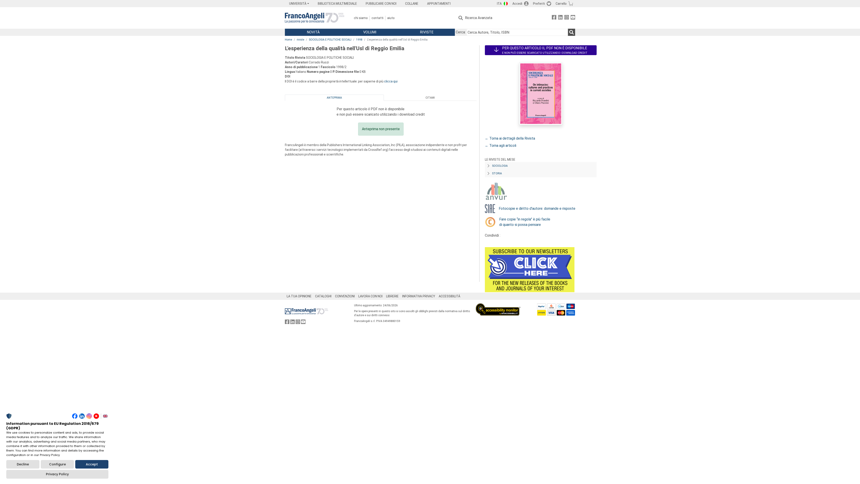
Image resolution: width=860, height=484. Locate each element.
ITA (499, 3)
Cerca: (461, 32)
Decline (23, 464)
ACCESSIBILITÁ (449, 296)
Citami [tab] (430, 97)
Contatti (377, 18)
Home (288, 39)
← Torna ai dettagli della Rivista (510, 138)
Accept (92, 464)
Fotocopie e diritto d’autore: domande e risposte (537, 208)
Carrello (561, 3)
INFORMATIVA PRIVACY (418, 296)
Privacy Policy (57, 474)
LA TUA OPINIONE (299, 296)
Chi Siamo (361, 18)
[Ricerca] (571, 32)
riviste (300, 39)
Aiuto (391, 18)
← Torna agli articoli (500, 145)
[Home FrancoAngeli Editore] (314, 18)
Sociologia (500, 165)
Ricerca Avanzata (478, 18)
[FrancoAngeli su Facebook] (554, 18)
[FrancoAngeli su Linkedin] (560, 18)
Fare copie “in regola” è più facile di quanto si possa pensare (524, 222)
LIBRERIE (392, 296)
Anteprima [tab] (334, 97)
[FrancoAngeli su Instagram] (566, 18)
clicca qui (391, 81)
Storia (497, 173)
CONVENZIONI (345, 296)
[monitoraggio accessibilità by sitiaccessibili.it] (498, 306)
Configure (57, 464)
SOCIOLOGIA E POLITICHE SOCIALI (330, 39)
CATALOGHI (323, 296)
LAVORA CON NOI (370, 296)
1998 (359, 39)
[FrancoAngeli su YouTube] (573, 18)
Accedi (517, 3)
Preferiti (539, 3)
